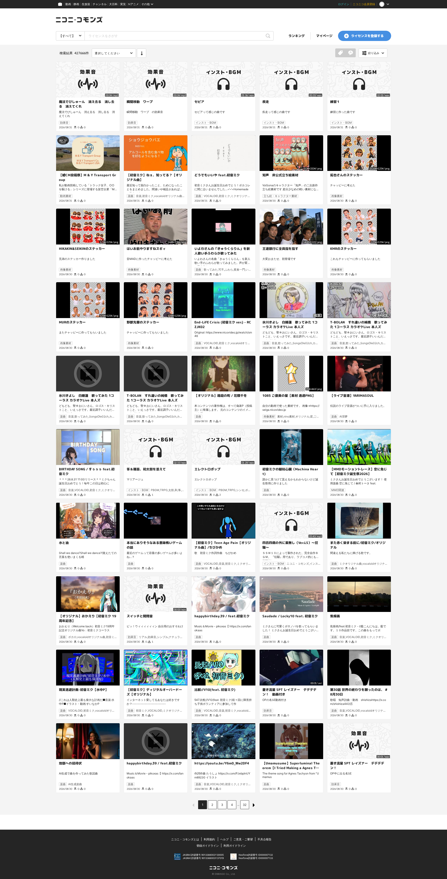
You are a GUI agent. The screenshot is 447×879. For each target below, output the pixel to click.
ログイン (343, 4)
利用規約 (209, 839)
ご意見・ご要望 (243, 839)
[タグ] (340, 53)
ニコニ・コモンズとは (185, 839)
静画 (76, 4)
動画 (68, 4)
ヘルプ (224, 839)
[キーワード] (350, 53)
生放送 (86, 4)
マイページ (324, 36)
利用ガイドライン (235, 845)
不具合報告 (264, 839)
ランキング (296, 36)
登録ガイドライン (207, 845)
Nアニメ (133, 4)
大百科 (113, 4)
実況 (123, 4)
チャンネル (100, 4)
